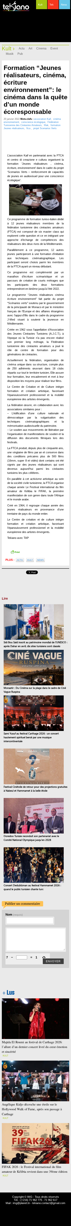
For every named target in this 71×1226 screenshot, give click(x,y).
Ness (64, 4)
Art (30, 48)
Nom (14, 914)
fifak (46, 125)
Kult (40, 4)
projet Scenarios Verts (45, 128)
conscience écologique (33, 122)
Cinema (41, 48)
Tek (52, 4)
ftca (28, 128)
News (40, 560)
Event (54, 48)
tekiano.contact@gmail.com (48, 1203)
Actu (22, 48)
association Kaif (42, 119)
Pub (20, 53)
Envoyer (53, 961)
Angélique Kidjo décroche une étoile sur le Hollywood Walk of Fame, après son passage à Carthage (32, 1109)
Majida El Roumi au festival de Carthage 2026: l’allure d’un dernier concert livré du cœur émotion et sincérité (34, 1047)
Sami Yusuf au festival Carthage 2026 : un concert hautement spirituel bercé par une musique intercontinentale (31, 737)
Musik (9, 53)
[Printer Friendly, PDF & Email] (15, 551)
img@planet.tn (21, 1203)
